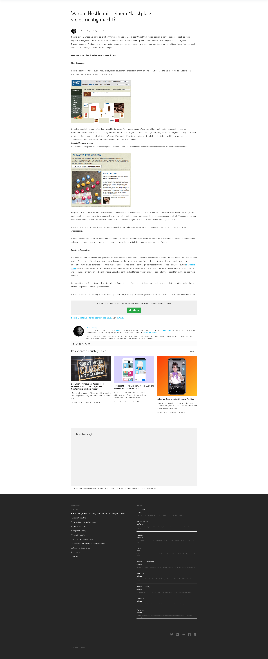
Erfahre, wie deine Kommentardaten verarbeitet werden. (135, 488)
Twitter (139, 548)
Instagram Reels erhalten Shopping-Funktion (175, 399)
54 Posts (139, 613)
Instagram (74, 402)
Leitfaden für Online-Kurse (80, 548)
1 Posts (139, 512)
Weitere (192, 352)
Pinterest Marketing (78, 535)
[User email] (89, 344)
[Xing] (86, 344)
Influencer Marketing (78, 526)
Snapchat (141, 573)
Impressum (75, 552)
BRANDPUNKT (166, 330)
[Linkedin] (80, 344)
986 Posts (140, 524)
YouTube (140, 598)
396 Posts (140, 537)
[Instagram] (76, 344)
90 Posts (139, 564)
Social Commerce (85, 402)
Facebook (141, 510)
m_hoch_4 (121, 318)
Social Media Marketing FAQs (82, 539)
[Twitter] (83, 344)
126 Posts (140, 551)
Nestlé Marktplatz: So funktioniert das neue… (92, 318)
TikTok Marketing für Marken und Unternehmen (88, 544)
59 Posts (139, 589)
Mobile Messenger (144, 587)
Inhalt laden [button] (134, 310)
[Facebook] (73, 344)
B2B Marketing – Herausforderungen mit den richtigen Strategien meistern (98, 514)
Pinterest (117, 402)
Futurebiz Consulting (150, 333)
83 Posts (139, 576)
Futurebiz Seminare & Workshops (83, 522)
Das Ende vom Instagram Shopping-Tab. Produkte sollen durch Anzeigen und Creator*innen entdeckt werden (88, 386)
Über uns (74, 509)
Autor (118, 330)
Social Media (95, 402)
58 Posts (139, 601)
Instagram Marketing (78, 531)
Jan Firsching (85, 31)
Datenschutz (75, 557)
